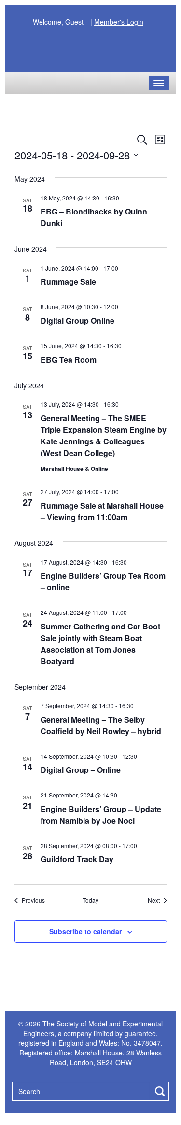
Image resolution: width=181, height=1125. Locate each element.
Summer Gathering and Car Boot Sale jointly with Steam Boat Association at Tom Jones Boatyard (100, 644)
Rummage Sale (68, 281)
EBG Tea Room (69, 359)
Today (90, 900)
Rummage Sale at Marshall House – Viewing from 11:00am (102, 511)
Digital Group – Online (81, 769)
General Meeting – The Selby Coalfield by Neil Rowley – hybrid (101, 725)
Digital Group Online (77, 320)
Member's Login (118, 22)
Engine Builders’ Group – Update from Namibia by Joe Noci (101, 814)
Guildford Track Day (77, 859)
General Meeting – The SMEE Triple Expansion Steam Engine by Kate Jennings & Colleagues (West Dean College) (104, 435)
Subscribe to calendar (85, 931)
